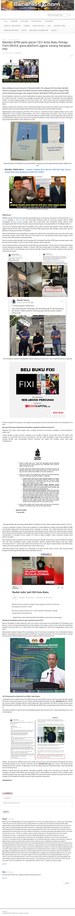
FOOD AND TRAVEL (59, 26)
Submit (6, 811)
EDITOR (24, 30)
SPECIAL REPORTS (38, 26)
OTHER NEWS (49, 21)
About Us (4, 911)
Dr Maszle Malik (19, 220)
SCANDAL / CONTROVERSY (12, 26)
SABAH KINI (13, 21)
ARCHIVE (54, 30)
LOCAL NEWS (24, 21)
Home (6, 21)
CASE (49, 26)
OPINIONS (27, 26)
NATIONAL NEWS (36, 21)
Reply (5, 863)
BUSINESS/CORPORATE (11, 30)
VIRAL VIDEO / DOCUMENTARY (38, 30)
